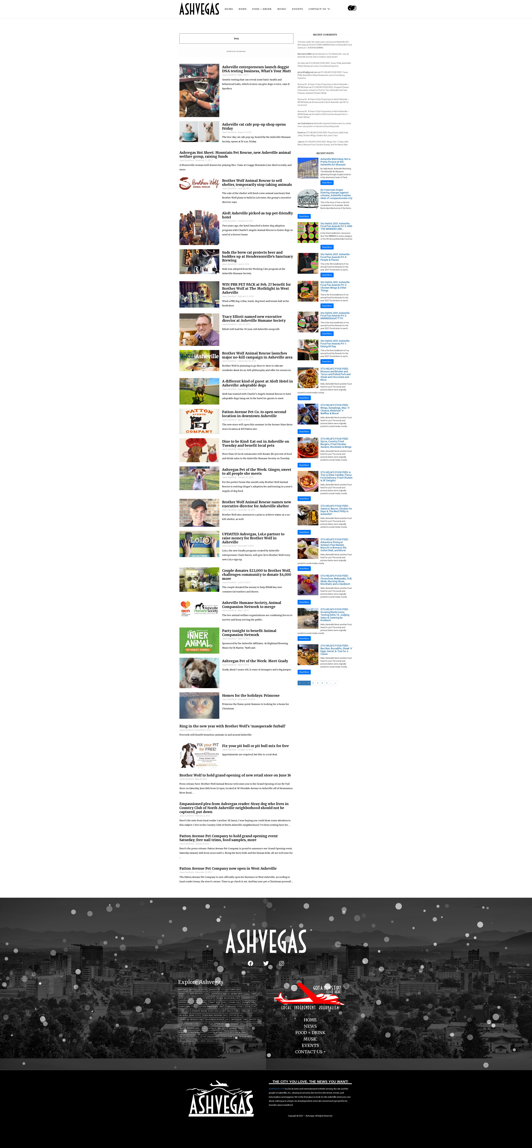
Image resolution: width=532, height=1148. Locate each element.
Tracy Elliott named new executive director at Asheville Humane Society (254, 319)
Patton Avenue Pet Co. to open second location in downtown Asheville (254, 414)
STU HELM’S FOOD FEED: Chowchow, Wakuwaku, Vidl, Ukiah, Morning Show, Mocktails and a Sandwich (336, 579)
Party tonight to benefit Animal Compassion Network (249, 633)
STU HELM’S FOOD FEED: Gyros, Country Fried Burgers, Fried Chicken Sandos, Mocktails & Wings (335, 442)
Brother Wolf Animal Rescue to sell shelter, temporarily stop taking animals (257, 183)
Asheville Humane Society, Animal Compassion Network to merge (251, 605)
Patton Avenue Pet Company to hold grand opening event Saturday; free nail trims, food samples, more (228, 838)
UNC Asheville (188, 1041)
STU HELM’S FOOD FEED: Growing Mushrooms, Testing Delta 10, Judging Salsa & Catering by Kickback (334, 615)
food (184, 1011)
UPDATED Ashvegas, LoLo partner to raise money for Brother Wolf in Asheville (253, 538)
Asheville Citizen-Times (225, 989)
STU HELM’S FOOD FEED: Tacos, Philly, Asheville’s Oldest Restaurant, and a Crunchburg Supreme (323, 75)
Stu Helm (302, 63)
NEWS (242, 9)
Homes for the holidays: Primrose (251, 696)
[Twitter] (266, 963)
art (183, 989)
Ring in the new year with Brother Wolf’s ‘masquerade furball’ (232, 726)
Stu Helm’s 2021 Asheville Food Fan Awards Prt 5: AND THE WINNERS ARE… (336, 226)
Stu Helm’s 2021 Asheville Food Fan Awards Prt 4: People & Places (335, 257)
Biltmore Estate (203, 998)
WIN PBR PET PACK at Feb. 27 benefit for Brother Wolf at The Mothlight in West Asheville (256, 289)
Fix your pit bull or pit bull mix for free (255, 746)
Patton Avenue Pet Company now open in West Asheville (228, 869)
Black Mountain (228, 998)
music (207, 1024)
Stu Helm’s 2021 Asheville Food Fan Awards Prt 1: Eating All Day (335, 343)
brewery (249, 998)
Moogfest (239, 1020)
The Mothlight (189, 1037)
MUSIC (282, 9)
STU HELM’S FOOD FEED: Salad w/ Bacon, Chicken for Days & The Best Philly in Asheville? (336, 509)
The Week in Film (240, 1037)
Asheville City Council (194, 994)
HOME (229, 9)
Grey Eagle (230, 1011)
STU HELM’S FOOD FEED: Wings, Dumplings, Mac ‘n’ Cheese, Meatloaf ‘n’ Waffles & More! (335, 409)
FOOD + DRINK (262, 9)
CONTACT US (317, 9)
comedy (200, 1002)
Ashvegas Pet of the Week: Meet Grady (255, 661)
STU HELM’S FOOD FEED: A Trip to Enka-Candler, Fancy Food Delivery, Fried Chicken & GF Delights (336, 476)
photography (212, 1028)
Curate (249, 1002)
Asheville (198, 989)
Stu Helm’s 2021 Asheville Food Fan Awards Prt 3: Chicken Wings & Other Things (335, 286)
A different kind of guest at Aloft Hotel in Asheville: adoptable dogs (257, 383)
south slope (218, 1032)
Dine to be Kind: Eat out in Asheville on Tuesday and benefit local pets (255, 444)
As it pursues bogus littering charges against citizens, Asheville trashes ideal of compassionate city (336, 193)
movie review (188, 1024)
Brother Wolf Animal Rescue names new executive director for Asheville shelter (256, 504)
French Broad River (205, 1011)
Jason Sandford (229, 75)
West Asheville (212, 1041)
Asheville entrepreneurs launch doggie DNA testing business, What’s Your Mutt (256, 69)
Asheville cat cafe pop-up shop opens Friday (254, 127)
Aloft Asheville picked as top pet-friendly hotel (257, 215)
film (251, 1007)
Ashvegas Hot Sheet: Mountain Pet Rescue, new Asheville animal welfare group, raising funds (235, 155)
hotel (236, 1015)
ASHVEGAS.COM (277, 1089)
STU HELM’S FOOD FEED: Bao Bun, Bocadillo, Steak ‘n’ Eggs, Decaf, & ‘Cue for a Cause (336, 649)
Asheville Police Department (230, 994)
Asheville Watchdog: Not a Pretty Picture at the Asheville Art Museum (335, 162)
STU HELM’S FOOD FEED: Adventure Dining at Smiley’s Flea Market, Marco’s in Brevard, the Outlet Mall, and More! (334, 545)
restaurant (234, 1028)
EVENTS (297, 9)
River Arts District (192, 1032)
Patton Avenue (189, 1028)
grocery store (252, 1011)
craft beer (217, 1002)
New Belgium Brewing (230, 1024)
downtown (187, 1007)
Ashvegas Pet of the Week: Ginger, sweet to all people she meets (256, 472)
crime (234, 1002)
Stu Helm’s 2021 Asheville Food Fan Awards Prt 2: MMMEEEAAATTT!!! (335, 315)
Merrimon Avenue (217, 1020)
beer (184, 998)
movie (255, 1020)
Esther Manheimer (211, 1007)
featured (234, 1007)
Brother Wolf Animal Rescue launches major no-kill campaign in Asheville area (257, 355)
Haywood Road (189, 1015)
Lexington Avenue (191, 1020)
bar (256, 994)
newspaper (255, 1024)
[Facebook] (250, 963)
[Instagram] (354, 8)
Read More (327, 183)
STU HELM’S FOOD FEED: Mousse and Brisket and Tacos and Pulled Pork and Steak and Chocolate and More (335, 374)
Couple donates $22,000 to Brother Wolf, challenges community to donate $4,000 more (256, 575)
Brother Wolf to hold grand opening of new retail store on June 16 (235, 775)
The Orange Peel (214, 1037)
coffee (184, 1002)
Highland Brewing (215, 1015)
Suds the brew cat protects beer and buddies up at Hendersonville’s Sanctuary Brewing (257, 257)
